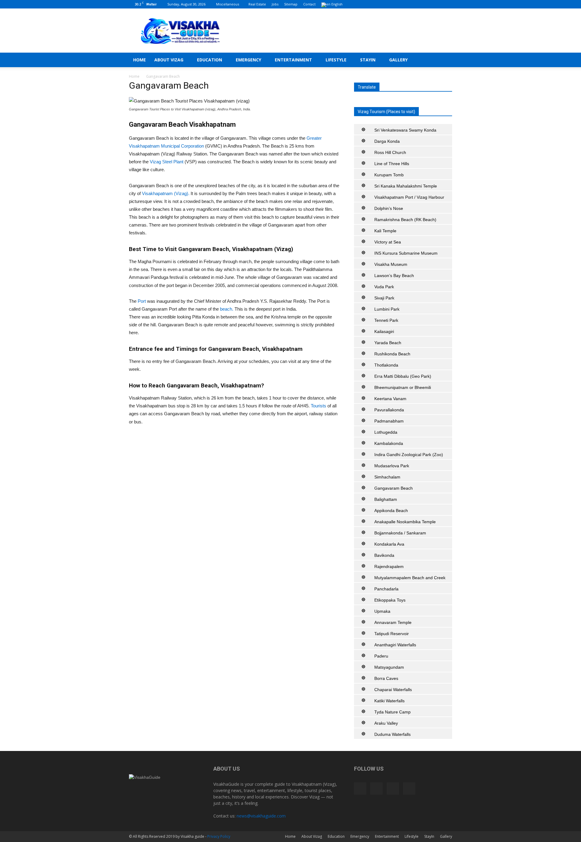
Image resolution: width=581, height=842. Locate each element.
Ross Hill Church (390, 152)
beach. (226, 309)
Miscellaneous (227, 4)
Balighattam (385, 499)
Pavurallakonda (389, 409)
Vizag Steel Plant (167, 161)
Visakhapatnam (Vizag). (166, 193)
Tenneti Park (386, 320)
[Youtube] (447, 4)
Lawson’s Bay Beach (394, 275)
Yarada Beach (387, 342)
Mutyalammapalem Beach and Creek (409, 577)
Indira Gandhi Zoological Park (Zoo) (408, 454)
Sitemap (290, 4)
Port (142, 301)
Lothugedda (385, 432)
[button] (445, 60)
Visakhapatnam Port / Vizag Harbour (409, 197)
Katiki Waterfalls (389, 700)
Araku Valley (386, 723)
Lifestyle (336, 60)
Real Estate (257, 4)
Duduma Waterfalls (392, 734)
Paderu (381, 656)
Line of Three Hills (391, 163)
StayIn (368, 60)
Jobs (275, 4)
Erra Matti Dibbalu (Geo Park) (402, 376)
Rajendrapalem (389, 566)
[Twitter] (437, 4)
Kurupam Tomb (389, 174)
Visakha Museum (390, 264)
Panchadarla (386, 588)
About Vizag (168, 60)
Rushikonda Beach (392, 353)
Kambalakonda (388, 443)
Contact (309, 4)
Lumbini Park (386, 309)
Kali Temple (385, 230)
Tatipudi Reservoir (391, 633)
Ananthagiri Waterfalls (395, 644)
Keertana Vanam (390, 398)
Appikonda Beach (391, 510)
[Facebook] (417, 4)
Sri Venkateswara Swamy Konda (405, 130)
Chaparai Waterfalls (393, 689)
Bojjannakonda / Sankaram (400, 532)
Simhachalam (387, 477)
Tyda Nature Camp (392, 712)
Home (139, 60)
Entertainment (293, 60)
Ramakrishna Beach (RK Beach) (405, 219)
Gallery (398, 60)
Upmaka (382, 611)
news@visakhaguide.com (261, 816)
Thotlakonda (386, 365)
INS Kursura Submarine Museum (406, 253)
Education (209, 60)
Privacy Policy (218, 836)
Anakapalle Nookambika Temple (405, 521)
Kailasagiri (384, 331)
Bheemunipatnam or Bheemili (402, 387)
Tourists (318, 405)
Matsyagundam (389, 667)
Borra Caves (386, 678)
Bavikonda (384, 555)
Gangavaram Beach (393, 488)
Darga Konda (387, 141)
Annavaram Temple (393, 622)
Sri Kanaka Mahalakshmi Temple (405, 186)
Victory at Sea (387, 242)
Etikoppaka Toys (389, 600)
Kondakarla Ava (389, 544)
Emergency (248, 60)
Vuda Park (384, 286)
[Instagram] (427, 4)
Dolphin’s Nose (388, 208)
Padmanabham (389, 421)
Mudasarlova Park (391, 465)
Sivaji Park (384, 297)
